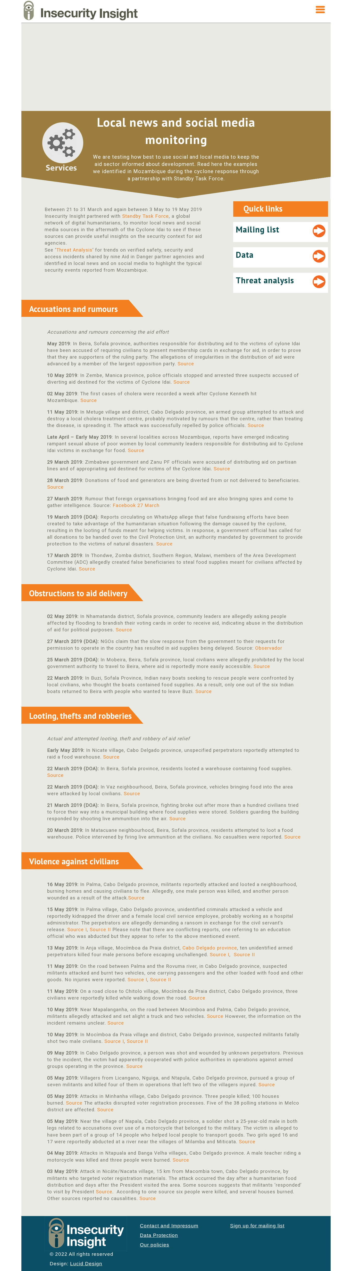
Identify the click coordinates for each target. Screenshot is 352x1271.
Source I (77, 929)
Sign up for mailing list (257, 1225)
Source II (100, 929)
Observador (268, 648)
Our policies (154, 1245)
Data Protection (159, 1235)
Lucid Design (86, 1263)
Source (186, 364)
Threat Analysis (74, 250)
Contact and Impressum (169, 1225)
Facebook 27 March (136, 505)
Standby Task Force (145, 216)
